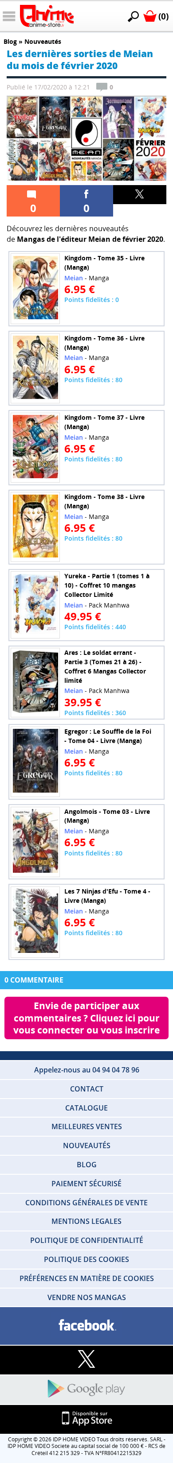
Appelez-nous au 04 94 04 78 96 (86, 1070)
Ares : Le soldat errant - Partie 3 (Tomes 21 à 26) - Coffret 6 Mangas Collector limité (105, 666)
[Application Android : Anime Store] (86, 1389)
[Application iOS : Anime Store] (86, 1419)
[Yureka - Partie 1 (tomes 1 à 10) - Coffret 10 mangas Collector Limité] (35, 605)
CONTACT (86, 1089)
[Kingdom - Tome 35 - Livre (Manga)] (35, 288)
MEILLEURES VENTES (86, 1126)
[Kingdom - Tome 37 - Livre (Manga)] (35, 447)
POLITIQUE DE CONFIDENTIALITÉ (86, 1240)
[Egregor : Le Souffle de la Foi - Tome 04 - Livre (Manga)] (35, 761)
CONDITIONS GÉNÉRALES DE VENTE (86, 1203)
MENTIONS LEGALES (86, 1221)
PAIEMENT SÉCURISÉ (86, 1183)
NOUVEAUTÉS (86, 1145)
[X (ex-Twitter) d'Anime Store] (86, 1359)
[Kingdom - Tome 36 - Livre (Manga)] (35, 368)
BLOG (87, 1164)
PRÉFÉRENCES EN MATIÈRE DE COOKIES (87, 1278)
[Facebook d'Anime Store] (86, 1325)
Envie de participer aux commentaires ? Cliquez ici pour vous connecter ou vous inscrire (87, 1017)
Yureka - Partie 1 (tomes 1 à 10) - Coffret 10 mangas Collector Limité (106, 585)
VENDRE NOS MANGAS (86, 1297)
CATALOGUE (86, 1108)
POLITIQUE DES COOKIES (86, 1259)
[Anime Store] (47, 16)
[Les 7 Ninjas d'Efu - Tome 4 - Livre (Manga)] (35, 922)
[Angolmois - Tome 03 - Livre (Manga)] (35, 842)
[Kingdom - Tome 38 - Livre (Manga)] (35, 527)
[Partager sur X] (139, 194)
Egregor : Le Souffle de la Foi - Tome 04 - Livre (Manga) (107, 736)
